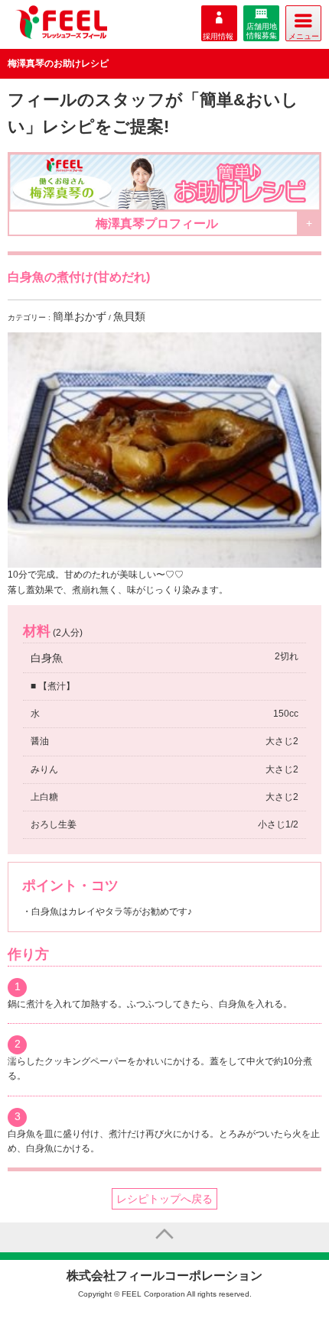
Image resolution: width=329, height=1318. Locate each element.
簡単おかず (79, 316)
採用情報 (218, 36)
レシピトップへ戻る (164, 1199)
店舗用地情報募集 (261, 31)
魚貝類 (129, 316)
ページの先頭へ (164, 1237)
